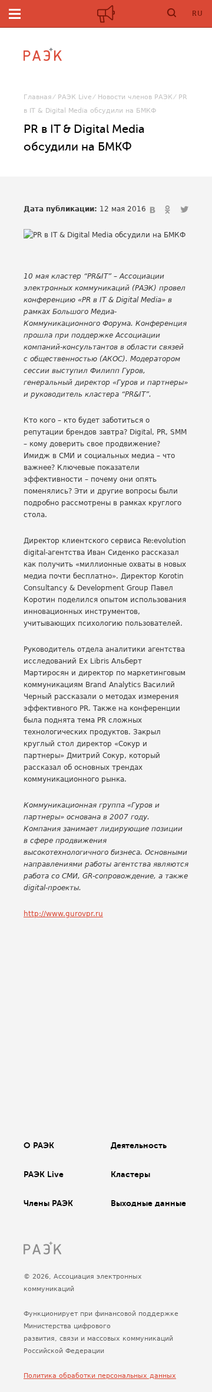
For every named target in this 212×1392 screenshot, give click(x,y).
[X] (184, 210)
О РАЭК (39, 1145)
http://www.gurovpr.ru (63, 914)
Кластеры (130, 1174)
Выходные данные (148, 1203)
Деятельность (139, 1145)
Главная (38, 97)
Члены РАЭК (48, 1203)
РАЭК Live (75, 97)
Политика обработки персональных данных (100, 1376)
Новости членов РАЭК (135, 97)
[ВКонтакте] (154, 210)
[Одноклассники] (169, 210)
